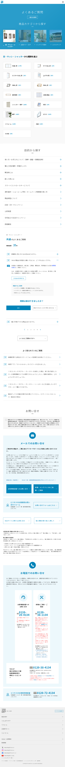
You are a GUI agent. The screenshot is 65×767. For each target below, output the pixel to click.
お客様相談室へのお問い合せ (18, 489)
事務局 (35, 679)
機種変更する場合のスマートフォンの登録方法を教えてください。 (30, 357)
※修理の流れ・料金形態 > (41, 654)
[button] (32, 159)
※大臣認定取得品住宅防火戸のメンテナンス (41, 650)
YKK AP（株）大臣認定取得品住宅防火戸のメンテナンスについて (38, 480)
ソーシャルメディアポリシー (29, 760)
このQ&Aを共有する (18, 278)
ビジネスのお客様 (58, 711)
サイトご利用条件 (5, 760)
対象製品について (41, 675)
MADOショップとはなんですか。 (22, 293)
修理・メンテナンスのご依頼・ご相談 (44, 488)
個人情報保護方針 (20, 760)
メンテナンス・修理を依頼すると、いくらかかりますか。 (29, 290)
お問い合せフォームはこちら (45, 505)
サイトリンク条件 (12, 760)
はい (18, 308)
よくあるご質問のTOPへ (27, 338)
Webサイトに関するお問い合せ (15, 521)
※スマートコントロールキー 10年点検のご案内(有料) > (41, 656)
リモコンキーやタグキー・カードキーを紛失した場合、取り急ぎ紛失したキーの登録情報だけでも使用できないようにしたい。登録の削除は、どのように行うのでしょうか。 (32, 374)
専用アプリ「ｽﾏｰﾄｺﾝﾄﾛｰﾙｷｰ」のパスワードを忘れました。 (27, 364)
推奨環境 (38, 760)
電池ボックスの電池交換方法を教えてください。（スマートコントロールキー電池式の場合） (32, 395)
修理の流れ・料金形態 (11, 480)
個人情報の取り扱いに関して (45, 521)
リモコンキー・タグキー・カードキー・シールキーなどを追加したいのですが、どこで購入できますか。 (32, 385)
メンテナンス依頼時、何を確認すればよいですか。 (27, 288)
